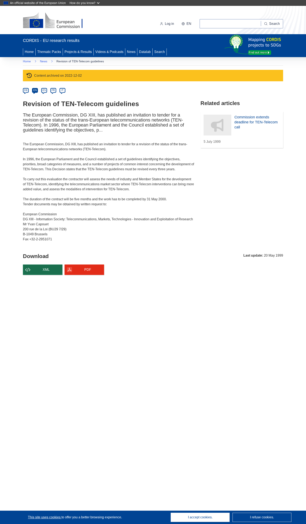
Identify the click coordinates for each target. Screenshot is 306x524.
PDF (87, 269)
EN (35, 90)
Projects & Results (78, 52)
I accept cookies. (200, 517)
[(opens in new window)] (56, 21)
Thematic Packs (49, 52)
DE (26, 90)
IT (62, 90)
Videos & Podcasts (109, 52)
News (131, 52)
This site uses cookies (44, 517)
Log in (169, 23)
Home (29, 52)
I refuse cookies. (262, 517)
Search (159, 52)
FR (53, 90)
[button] (186, 23)
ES (44, 90)
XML (46, 269)
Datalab (145, 52)
